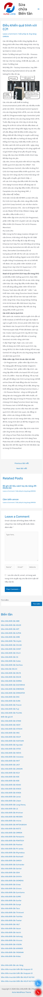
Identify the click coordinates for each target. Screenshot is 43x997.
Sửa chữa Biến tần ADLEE (11, 625)
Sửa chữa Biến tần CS (9, 657)
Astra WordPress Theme (21, 992)
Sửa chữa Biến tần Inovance (12, 757)
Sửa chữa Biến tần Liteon (11, 801)
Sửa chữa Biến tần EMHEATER (13, 693)
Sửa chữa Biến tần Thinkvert (12, 912)
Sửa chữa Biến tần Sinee (11, 884)
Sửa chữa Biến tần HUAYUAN (12, 741)
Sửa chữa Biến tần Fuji (10, 709)
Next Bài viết (21, 468)
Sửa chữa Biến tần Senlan (11, 868)
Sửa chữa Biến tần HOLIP (11, 737)
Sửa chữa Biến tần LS (9, 809)
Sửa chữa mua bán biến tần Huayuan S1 (17, 969)
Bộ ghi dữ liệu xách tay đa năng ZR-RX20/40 (20, 487)
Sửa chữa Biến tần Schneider (12, 865)
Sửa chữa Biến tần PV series (12, 849)
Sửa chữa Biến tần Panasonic (12, 837)
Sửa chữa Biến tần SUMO (11, 896)
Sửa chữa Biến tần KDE (10, 777)
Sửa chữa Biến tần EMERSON (12, 689)
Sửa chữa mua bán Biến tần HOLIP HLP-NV (17, 977)
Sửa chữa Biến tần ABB (10, 621)
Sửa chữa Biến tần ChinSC (11, 645)
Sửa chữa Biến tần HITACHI (11, 729)
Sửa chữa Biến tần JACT (10, 765)
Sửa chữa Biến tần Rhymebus (13, 853)
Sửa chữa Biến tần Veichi (11, 932)
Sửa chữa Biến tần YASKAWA (12, 952)
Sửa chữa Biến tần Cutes (11, 661)
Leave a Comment (10, 34)
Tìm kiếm (5, 600)
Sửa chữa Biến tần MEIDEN (12, 817)
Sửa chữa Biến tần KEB (10, 781)
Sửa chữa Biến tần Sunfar (11, 900)
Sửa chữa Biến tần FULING (11, 713)
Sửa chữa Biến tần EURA (10, 701)
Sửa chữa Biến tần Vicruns (11, 940)
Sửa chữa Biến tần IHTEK (11, 749)
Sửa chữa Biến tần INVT (10, 761)
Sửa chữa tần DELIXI (9, 669)
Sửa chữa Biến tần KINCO (11, 789)
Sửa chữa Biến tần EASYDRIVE (13, 685)
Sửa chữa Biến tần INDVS (11, 753)
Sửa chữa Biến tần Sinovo (11, 888)
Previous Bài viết (22, 463)
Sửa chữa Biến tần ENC (10, 697)
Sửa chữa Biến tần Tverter (11, 920)
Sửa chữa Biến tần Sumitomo (13, 892)
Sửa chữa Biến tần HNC (10, 733)
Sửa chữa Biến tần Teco (10, 908)
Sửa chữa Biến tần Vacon (11, 928)
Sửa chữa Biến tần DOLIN (11, 677)
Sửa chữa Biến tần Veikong (12, 936)
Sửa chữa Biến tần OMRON (11, 833)
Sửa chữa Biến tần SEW (10, 872)
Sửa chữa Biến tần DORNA (11, 681)
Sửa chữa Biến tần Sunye (11, 904)
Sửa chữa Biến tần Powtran (11, 844)
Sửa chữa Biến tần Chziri (11, 653)
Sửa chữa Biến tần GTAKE (11, 721)
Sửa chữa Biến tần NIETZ (11, 829)
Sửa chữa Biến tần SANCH (11, 860)
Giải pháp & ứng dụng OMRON (26, 491)
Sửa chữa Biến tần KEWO (11, 785)
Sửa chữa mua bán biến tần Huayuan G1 (17, 973)
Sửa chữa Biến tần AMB (10, 637)
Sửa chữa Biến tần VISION (11, 944)
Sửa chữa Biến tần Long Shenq (13, 805)
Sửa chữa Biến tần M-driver (12, 813)
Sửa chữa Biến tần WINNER (12, 948)
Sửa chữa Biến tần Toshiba (11, 916)
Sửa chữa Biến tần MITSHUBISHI (14, 825)
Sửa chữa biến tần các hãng (12, 965)
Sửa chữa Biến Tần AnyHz (11, 641)
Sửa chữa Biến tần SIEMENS (12, 880)
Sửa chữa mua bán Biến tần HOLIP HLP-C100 (18, 981)
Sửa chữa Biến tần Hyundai (12, 745)
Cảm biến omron (11, 499)
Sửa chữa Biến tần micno (11, 821)
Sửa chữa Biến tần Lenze (11, 797)
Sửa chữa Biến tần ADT (10, 629)
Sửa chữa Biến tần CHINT (11, 649)
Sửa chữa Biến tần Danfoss (12, 665)
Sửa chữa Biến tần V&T (10, 924)
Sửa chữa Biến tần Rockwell (12, 856)
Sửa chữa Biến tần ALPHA (11, 633)
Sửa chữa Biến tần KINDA (11, 793)
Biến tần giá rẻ (7, 717)
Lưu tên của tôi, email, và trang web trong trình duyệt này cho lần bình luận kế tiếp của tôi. (21, 578)
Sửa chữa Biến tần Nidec (11, 956)
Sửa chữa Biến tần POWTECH (12, 841)
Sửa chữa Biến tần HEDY (10, 725)
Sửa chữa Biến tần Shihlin (11, 876)
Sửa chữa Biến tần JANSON (12, 769)
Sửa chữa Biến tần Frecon (11, 705)
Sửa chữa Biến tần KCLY (10, 773)
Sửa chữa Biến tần (25, 9)
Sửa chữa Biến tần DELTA (11, 673)
